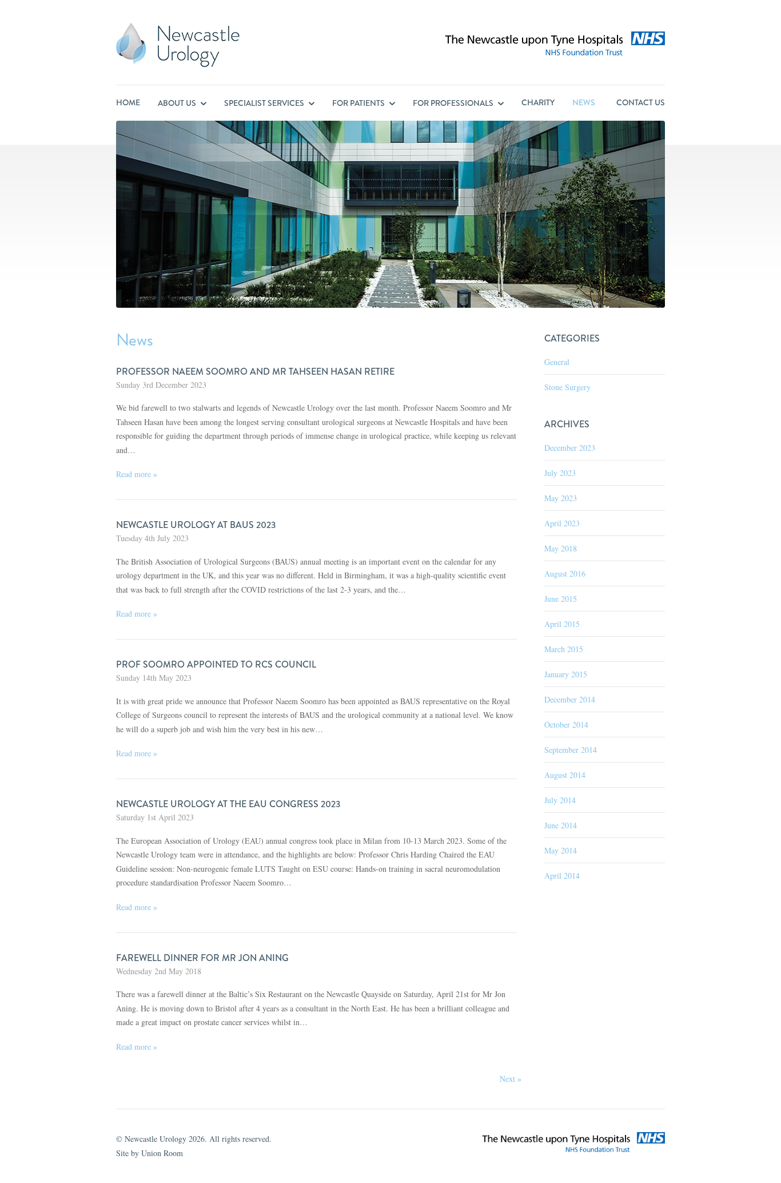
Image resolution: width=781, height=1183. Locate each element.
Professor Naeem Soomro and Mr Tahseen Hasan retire (255, 371)
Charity (538, 102)
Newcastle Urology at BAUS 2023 (196, 524)
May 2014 (560, 850)
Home (128, 102)
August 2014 (564, 774)
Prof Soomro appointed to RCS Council (216, 664)
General (556, 361)
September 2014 (570, 749)
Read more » (136, 474)
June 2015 (560, 598)
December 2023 (569, 447)
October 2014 (566, 724)
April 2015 (562, 623)
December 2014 (569, 699)
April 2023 (562, 523)
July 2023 (560, 472)
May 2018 (560, 548)
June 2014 (560, 825)
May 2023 (560, 498)
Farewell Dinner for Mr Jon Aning (202, 957)
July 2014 (560, 800)
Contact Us (640, 102)
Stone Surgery (567, 387)
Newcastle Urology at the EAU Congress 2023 (228, 804)
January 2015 (565, 674)
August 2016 (564, 573)
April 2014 (562, 875)
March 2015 (563, 649)
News (583, 102)
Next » (510, 1078)
